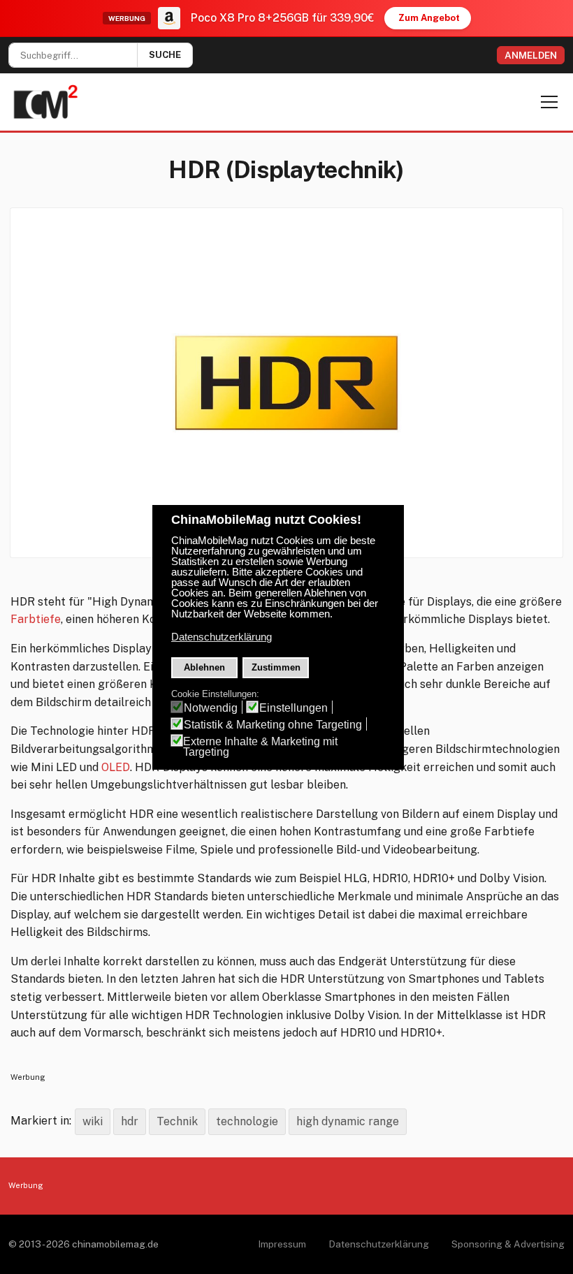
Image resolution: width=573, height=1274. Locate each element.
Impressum (282, 1244)
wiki (92, 1121)
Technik (177, 1121)
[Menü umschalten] (549, 102)
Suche (165, 55)
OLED (115, 767)
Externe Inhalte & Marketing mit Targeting (260, 746)
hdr (129, 1121)
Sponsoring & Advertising (508, 1244)
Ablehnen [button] (204, 667)
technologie (247, 1121)
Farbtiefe (35, 619)
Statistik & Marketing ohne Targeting (273, 724)
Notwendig (211, 708)
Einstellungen (293, 708)
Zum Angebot (429, 18)
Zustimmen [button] (276, 667)
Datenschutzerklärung (378, 1244)
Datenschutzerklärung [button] (221, 637)
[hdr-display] (286, 382)
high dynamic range (347, 1121)
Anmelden (531, 55)
